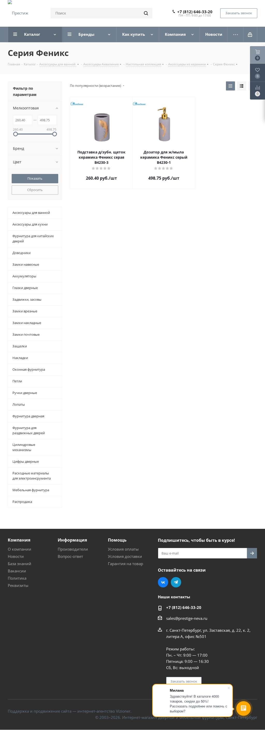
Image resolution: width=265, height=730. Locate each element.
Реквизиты (18, 585)
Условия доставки (125, 556)
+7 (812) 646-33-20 (194, 11)
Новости (16, 556)
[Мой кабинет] (250, 34)
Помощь (117, 540)
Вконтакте (163, 582)
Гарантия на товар (125, 563)
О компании (19, 549)
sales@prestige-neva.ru (186, 618)
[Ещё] (236, 34)
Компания (19, 540)
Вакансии (17, 570)
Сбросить (35, 189)
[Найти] (146, 13)
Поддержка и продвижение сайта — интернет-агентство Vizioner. (69, 711)
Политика (17, 578)
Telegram (176, 582)
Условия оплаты (123, 549)
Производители (73, 549)
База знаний (19, 563)
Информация (72, 540)
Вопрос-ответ (70, 556)
